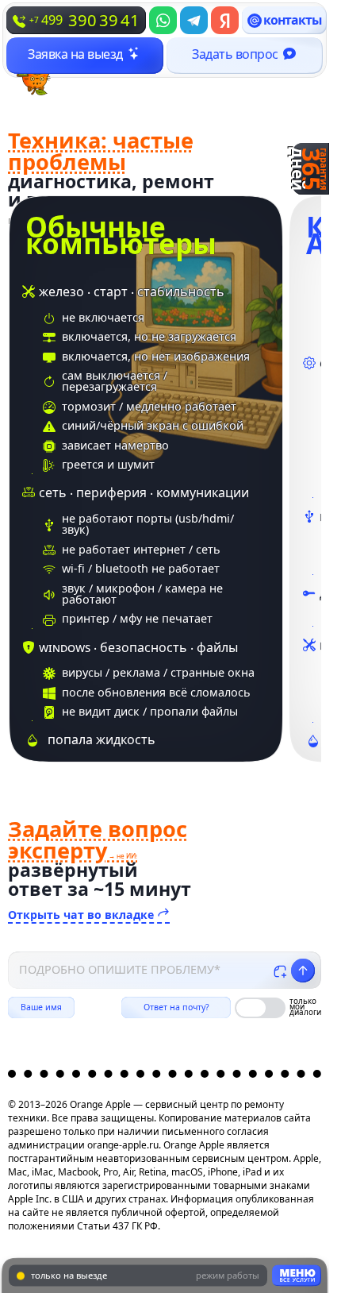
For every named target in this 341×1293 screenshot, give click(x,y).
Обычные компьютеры (120, 234)
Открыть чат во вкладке (82, 913)
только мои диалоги (305, 1007)
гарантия (311, 169)
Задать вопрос (235, 54)
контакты (292, 20)
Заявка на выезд (75, 54)
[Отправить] (303, 970)
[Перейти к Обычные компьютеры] (146, 479)
